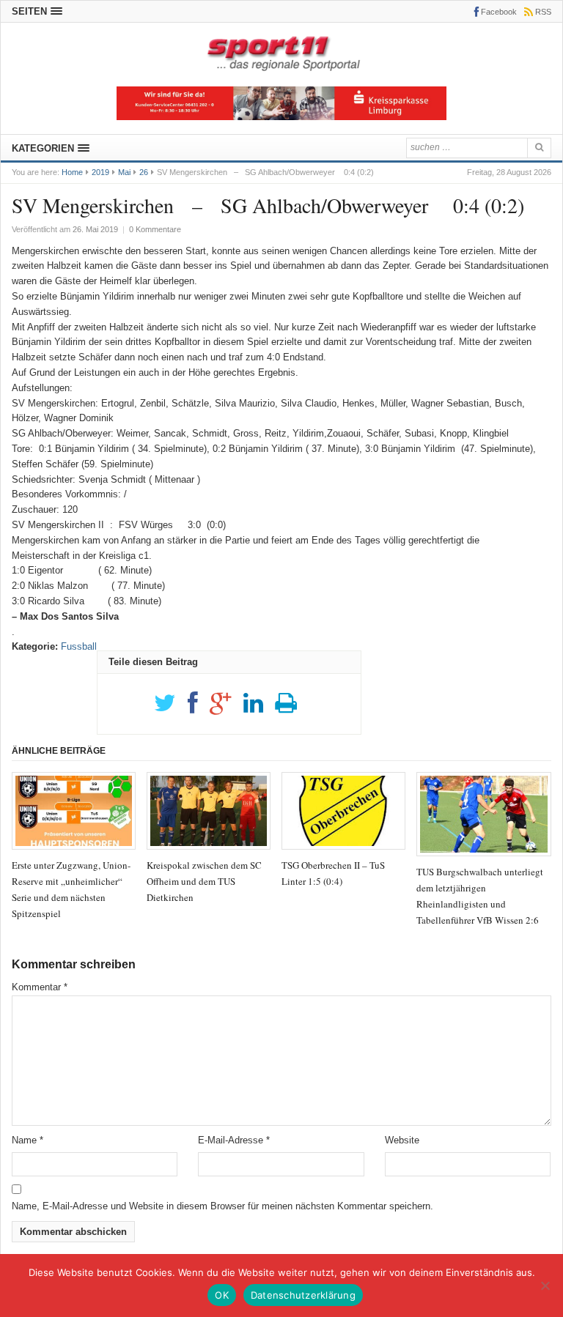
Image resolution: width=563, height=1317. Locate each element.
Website (402, 1140)
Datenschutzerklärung (303, 1295)
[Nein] (544, 1285)
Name (27, 1140)
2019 (100, 172)
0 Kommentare (155, 229)
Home (72, 172)
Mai (124, 172)
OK (222, 1295)
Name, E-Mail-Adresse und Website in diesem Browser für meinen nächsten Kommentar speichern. (222, 1206)
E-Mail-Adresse (234, 1140)
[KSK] (281, 116)
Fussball (79, 646)
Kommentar (39, 987)
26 (143, 172)
